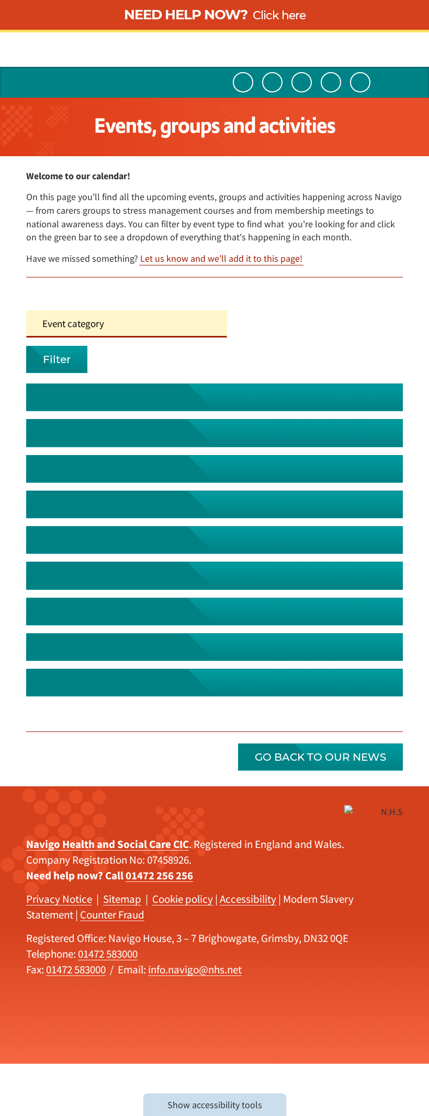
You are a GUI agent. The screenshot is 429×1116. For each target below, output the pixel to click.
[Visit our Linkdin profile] (301, 82)
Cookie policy (182, 899)
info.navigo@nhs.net (195, 969)
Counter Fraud (112, 915)
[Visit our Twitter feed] (272, 82)
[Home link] (214, 33)
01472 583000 (108, 954)
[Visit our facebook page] (360, 82)
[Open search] (36, 82)
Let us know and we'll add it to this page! (221, 258)
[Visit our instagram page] (331, 82)
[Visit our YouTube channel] (243, 82)
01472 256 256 (159, 875)
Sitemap (122, 899)
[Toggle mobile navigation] (393, 82)
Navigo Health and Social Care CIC (107, 844)
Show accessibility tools (214, 1105)
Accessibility (248, 899)
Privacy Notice (59, 899)
